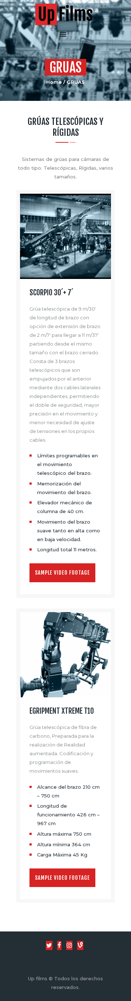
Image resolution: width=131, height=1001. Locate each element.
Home (54, 82)
